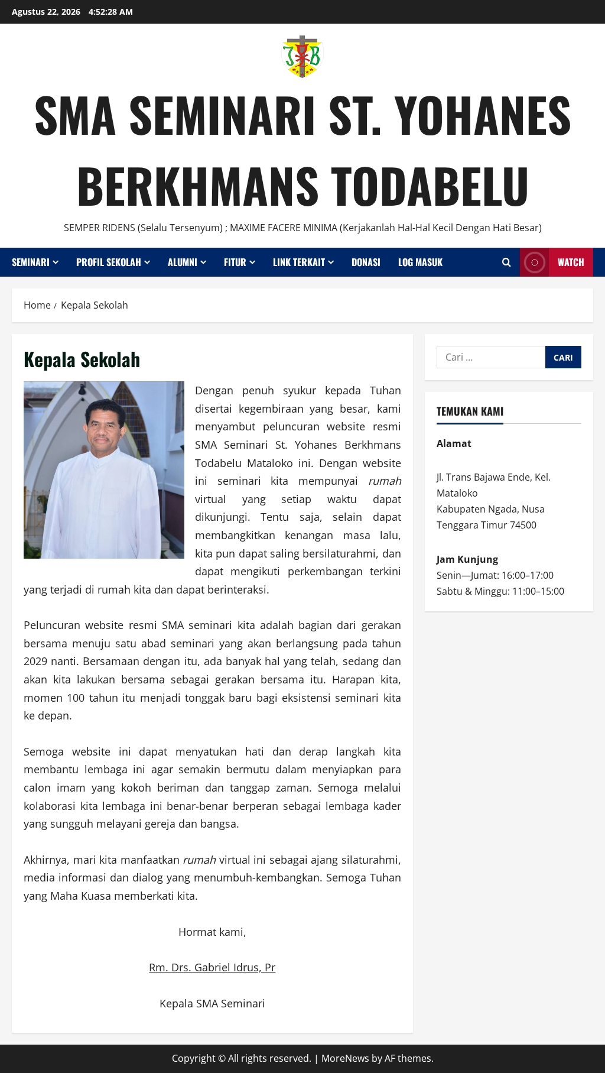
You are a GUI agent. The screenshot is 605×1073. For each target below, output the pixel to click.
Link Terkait (299, 262)
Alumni (182, 262)
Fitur (235, 262)
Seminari (31, 262)
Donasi (366, 262)
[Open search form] (506, 262)
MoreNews (345, 1058)
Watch (571, 262)
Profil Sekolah (108, 262)
